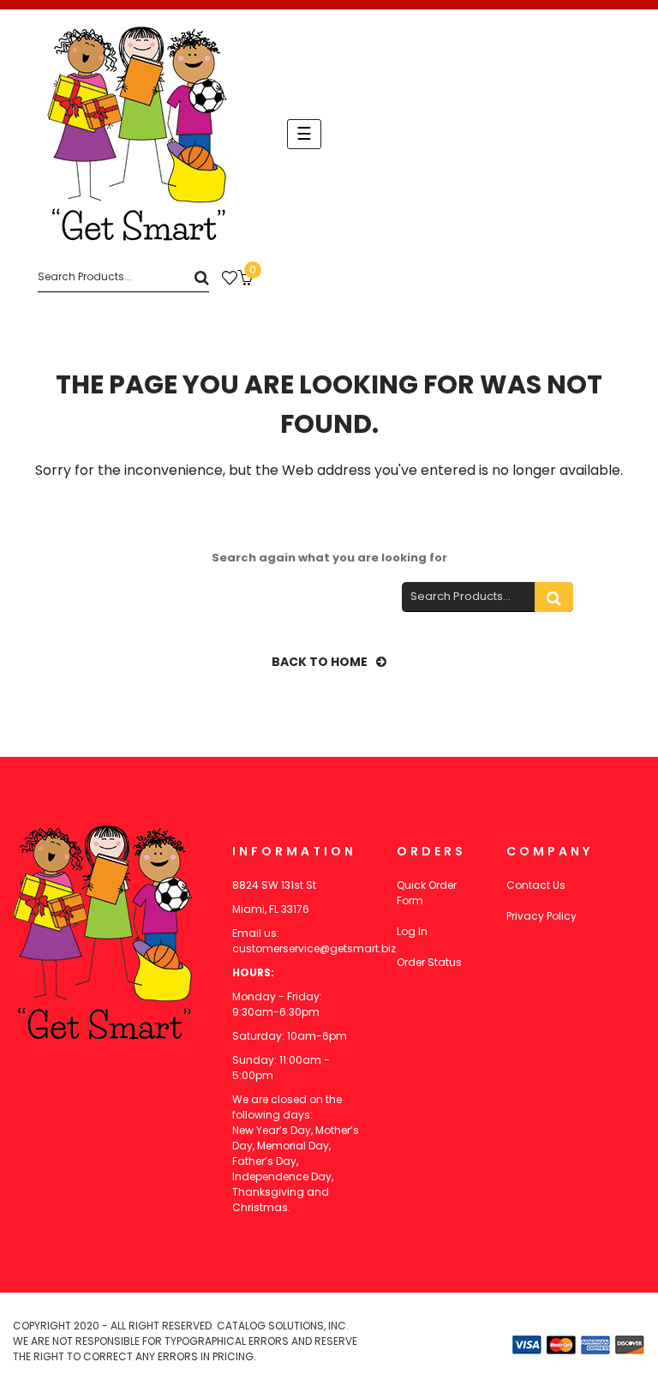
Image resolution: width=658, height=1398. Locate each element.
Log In (412, 931)
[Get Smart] (137, 133)
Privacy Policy (541, 916)
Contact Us (535, 885)
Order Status (429, 962)
